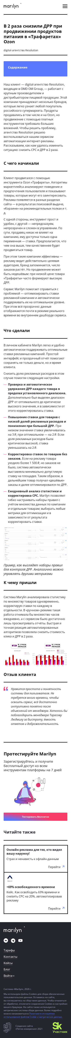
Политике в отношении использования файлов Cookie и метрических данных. (33, 1015)
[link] (12, 6)
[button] (65, 6)
